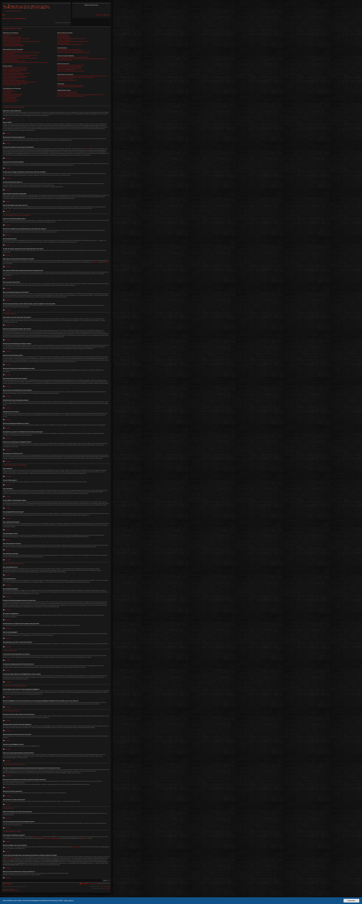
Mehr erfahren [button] (69, 900)
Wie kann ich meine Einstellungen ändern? (12, 50)
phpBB (9, 886)
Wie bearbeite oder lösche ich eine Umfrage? (13, 74)
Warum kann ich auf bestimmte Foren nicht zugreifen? (15, 76)
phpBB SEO (11, 889)
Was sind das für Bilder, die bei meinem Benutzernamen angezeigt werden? (20, 58)
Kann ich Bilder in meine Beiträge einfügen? (13, 94)
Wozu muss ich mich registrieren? (11, 34)
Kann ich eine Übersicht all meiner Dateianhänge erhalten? (70, 86)
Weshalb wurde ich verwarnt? (10, 79)
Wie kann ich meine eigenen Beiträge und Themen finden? (70, 71)
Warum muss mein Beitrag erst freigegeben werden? (15, 83)
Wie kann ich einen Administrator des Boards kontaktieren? (70, 96)
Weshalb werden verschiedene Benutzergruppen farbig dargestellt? (72, 41)
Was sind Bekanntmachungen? (10, 97)
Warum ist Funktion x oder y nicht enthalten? (67, 93)
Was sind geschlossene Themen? (11, 100)
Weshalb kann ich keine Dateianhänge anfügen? (14, 77)
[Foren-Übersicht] (26, 6)
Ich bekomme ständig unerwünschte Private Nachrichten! (70, 50)
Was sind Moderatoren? (62, 35)
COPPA (87, 148)
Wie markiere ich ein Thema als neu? (11, 84)
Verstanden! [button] (351, 900)
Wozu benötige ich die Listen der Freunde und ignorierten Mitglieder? (73, 57)
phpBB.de (106, 262)
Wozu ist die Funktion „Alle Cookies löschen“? (13, 45)
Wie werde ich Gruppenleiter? (64, 40)
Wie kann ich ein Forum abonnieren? (65, 78)
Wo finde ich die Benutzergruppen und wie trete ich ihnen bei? (71, 38)
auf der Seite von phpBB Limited (50, 838)
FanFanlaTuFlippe (106, 886)
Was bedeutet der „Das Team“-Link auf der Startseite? (69, 44)
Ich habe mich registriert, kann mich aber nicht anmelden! (16, 38)
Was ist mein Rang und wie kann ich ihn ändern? (14, 61)
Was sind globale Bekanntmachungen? (12, 95)
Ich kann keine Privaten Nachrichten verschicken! (68, 49)
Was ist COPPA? (7, 35)
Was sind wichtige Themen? (9, 98)
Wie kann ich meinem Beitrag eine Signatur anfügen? (15, 70)
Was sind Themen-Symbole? (9, 101)
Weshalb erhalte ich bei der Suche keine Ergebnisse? (69, 66)
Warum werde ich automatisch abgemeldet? (13, 44)
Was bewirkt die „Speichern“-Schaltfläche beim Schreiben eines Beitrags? (20, 82)
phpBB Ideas (76, 847)
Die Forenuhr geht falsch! (9, 53)
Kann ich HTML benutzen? (9, 91)
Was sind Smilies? (7, 92)
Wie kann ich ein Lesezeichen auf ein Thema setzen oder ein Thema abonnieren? (75, 77)
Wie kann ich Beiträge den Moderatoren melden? (14, 80)
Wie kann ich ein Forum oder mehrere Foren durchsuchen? (70, 65)
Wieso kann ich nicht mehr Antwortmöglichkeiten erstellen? (16, 73)
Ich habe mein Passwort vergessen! (11, 43)
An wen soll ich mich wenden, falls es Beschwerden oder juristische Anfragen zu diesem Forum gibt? (80, 94)
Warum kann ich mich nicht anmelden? (12, 40)
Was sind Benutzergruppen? (63, 37)
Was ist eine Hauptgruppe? (63, 43)
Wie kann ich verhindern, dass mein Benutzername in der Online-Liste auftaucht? (21, 52)
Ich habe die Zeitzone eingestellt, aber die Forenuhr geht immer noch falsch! (20, 55)
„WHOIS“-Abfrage (10, 858)
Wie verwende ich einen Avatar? (10, 59)
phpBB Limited (95, 262)
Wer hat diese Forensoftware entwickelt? (66, 91)
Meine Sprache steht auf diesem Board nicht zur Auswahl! (16, 56)
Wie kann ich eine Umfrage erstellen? (11, 71)
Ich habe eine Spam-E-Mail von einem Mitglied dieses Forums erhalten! (73, 52)
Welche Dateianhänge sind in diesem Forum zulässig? (69, 85)
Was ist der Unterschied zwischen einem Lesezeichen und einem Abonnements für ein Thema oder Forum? (81, 75)
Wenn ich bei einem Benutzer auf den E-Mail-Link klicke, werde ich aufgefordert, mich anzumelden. (25, 62)
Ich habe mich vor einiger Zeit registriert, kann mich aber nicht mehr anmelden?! (21, 41)
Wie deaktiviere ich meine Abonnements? (66, 80)
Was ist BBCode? (7, 89)
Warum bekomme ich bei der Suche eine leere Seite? (69, 68)
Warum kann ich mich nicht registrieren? (12, 37)
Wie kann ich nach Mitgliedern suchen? (66, 69)
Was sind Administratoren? (63, 34)
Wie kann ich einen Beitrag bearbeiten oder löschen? (15, 68)
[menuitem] (107, 15)
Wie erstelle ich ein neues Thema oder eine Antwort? (15, 67)
